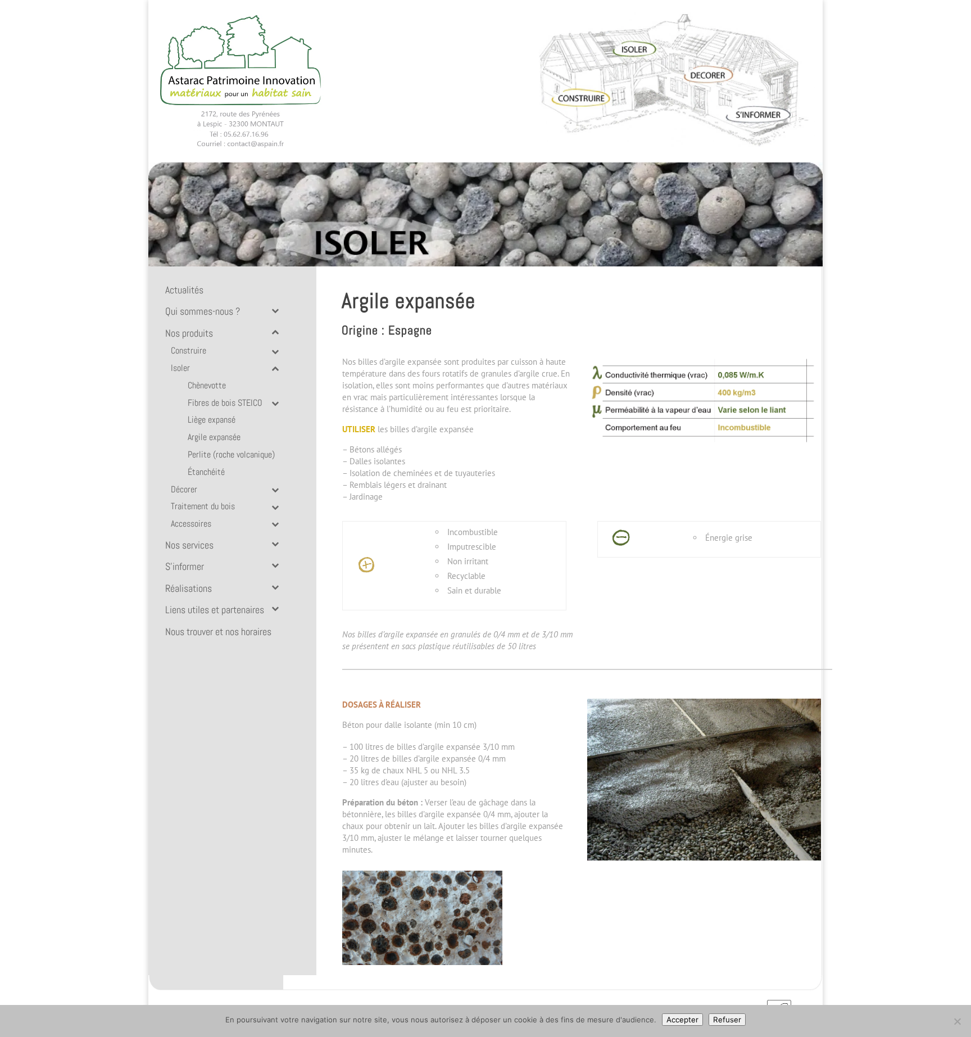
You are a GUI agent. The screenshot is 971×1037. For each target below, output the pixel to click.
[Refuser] (957, 1021)
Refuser (727, 1019)
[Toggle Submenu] (275, 309)
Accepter (682, 1019)
